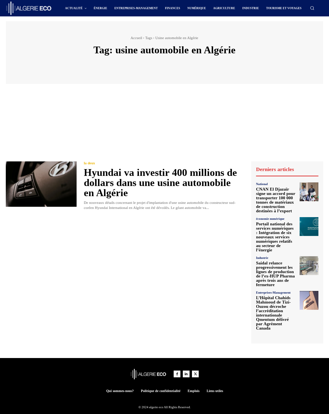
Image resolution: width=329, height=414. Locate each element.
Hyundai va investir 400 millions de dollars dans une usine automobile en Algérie (160, 182)
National (262, 184)
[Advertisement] (164, 125)
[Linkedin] (186, 374)
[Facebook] (177, 374)
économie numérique (270, 218)
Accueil (136, 38)
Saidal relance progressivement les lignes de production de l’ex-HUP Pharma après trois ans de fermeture (275, 274)
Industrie (262, 257)
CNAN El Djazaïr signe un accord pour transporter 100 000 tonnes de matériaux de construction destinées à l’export (275, 200)
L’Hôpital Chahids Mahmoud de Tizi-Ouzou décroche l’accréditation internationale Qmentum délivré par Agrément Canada (273, 313)
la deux (89, 163)
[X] (195, 374)
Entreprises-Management (273, 292)
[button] (312, 8)
